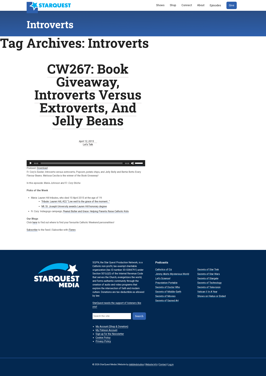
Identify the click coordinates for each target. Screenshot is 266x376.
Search (139, 316)
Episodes (215, 5)
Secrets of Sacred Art (167, 300)
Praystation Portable (166, 282)
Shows (160, 5)
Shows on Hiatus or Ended (211, 296)
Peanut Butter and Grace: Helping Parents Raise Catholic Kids (96, 211)
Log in (171, 364)
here (34, 222)
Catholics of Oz (163, 269)
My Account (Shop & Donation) (112, 326)
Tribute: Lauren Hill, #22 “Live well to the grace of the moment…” (75, 201)
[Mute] (132, 163)
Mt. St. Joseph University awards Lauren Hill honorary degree (74, 206)
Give (231, 5)
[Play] (30, 163)
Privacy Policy (103, 341)
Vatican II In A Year (207, 291)
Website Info (151, 364)
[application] (86, 163)
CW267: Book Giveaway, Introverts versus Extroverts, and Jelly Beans (87, 94)
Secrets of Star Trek (208, 269)
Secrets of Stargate (207, 278)
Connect (186, 5)
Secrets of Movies (165, 296)
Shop (173, 5)
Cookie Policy (103, 337)
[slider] (139, 163)
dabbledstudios (136, 364)
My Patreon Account (106, 330)
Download (42, 168)
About (200, 5)
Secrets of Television (208, 287)
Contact (163, 364)
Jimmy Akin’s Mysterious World (172, 274)
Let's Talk (88, 144)
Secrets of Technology (209, 282)
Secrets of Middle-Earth (168, 291)
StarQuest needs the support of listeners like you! (117, 305)
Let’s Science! (163, 278)
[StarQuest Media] (49, 5)
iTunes (72, 229)
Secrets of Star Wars (208, 274)
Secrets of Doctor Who (167, 287)
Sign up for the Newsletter (110, 334)
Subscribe (32, 229)
